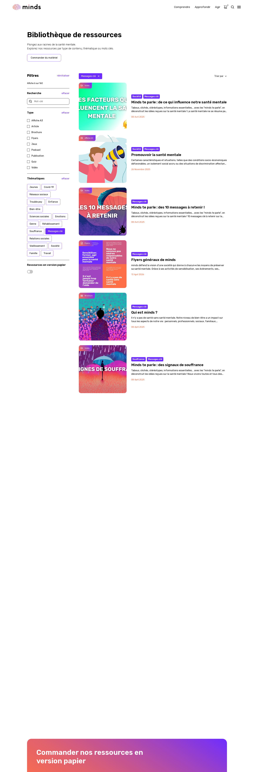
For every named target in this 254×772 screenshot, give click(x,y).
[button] (220, 76)
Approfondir (202, 7)
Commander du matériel (44, 57)
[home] (27, 7)
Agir (217, 7)
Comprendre (182, 7)
